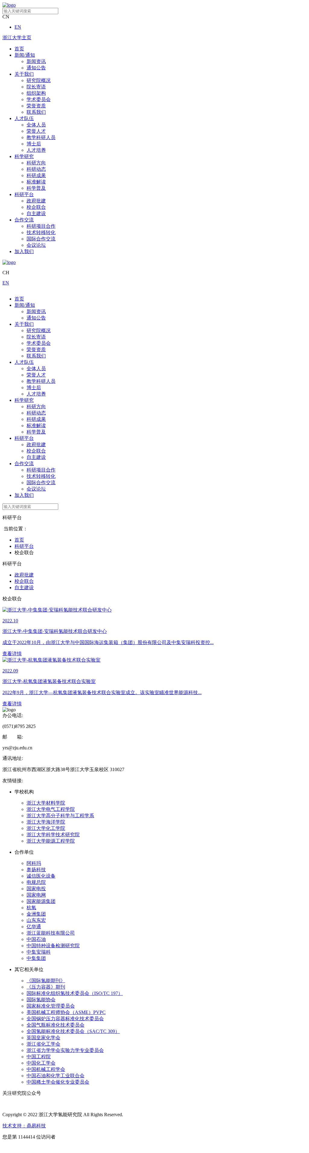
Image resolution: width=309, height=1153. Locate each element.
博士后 (34, 143)
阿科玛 (34, 863)
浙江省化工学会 (43, 1044)
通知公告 (36, 67)
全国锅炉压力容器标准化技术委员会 (65, 1018)
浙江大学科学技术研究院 (53, 834)
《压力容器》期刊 (46, 986)
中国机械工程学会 (46, 1069)
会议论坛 (36, 245)
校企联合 (36, 207)
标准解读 (36, 181)
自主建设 (36, 213)
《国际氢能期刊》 (46, 980)
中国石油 (36, 939)
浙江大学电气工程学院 (51, 809)
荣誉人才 (36, 131)
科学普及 (36, 188)
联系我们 (36, 112)
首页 (19, 48)
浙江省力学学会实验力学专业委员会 (65, 1050)
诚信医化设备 (41, 875)
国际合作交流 (41, 238)
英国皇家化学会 (43, 1037)
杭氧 (31, 907)
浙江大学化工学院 (46, 828)
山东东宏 (36, 920)
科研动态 (36, 169)
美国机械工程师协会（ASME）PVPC (66, 1012)
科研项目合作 (41, 226)
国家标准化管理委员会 (51, 1005)
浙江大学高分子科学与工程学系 (60, 815)
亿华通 (34, 926)
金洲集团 (36, 913)
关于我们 (24, 74)
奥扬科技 (36, 869)
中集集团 (36, 958)
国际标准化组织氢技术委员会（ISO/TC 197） (75, 993)
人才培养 (36, 150)
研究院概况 (39, 80)
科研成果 (36, 175)
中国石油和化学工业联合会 (55, 1075)
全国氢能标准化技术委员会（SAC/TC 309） (73, 1031)
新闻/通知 (24, 55)
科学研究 (24, 156)
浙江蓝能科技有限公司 (51, 932)
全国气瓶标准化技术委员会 (55, 1025)
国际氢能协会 (41, 999)
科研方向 (36, 162)
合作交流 (24, 219)
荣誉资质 (36, 105)
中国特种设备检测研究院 (53, 945)
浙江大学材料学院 (46, 802)
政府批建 (36, 200)
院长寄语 (36, 86)
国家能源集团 (41, 901)
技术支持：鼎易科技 (24, 1125)
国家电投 (36, 888)
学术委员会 (39, 99)
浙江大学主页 (16, 37)
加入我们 (24, 251)
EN (17, 27)
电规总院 (36, 882)
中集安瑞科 (39, 951)
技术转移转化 (41, 232)
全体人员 (36, 124)
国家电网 (36, 894)
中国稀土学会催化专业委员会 (58, 1082)
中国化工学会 (41, 1063)
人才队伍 (24, 118)
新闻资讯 (36, 61)
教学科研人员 (41, 137)
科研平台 (24, 194)
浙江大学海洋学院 (46, 821)
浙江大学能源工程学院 (51, 840)
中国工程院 (39, 1056)
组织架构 (36, 93)
